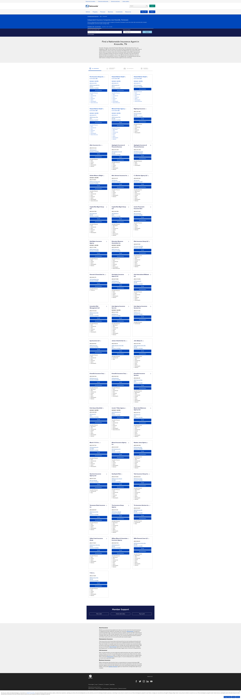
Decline (238, 697)
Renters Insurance (113, 688)
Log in (152, 6)
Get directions (98, 90)
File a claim (102, 614)
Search (147, 32)
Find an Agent (91, 684)
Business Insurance (122, 688)
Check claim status (123, 614)
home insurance (113, 646)
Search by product (126, 29)
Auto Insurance (91, 688)
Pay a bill (144, 11)
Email (120, 122)
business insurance (113, 666)
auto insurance (130, 631)
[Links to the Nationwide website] (90, 678)
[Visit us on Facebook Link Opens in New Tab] (136, 682)
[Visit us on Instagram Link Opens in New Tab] (144, 682)
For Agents (106, 684)
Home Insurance (99, 688)
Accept (233, 697)
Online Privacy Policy (31, 692)
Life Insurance (106, 688)
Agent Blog (112, 684)
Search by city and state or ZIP (93, 29)
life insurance (110, 656)
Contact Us (101, 684)
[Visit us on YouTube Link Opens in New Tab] (151, 682)
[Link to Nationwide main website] (92, 7)
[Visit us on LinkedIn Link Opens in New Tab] (147, 682)
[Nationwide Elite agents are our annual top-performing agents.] (96, 78)
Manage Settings (227, 697)
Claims (152, 11)
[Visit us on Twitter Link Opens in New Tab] (140, 682)
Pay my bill (145, 614)
